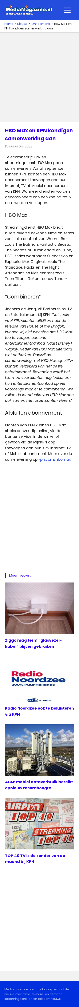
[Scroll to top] (72, 1000)
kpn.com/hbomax (55, 459)
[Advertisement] (39, 77)
